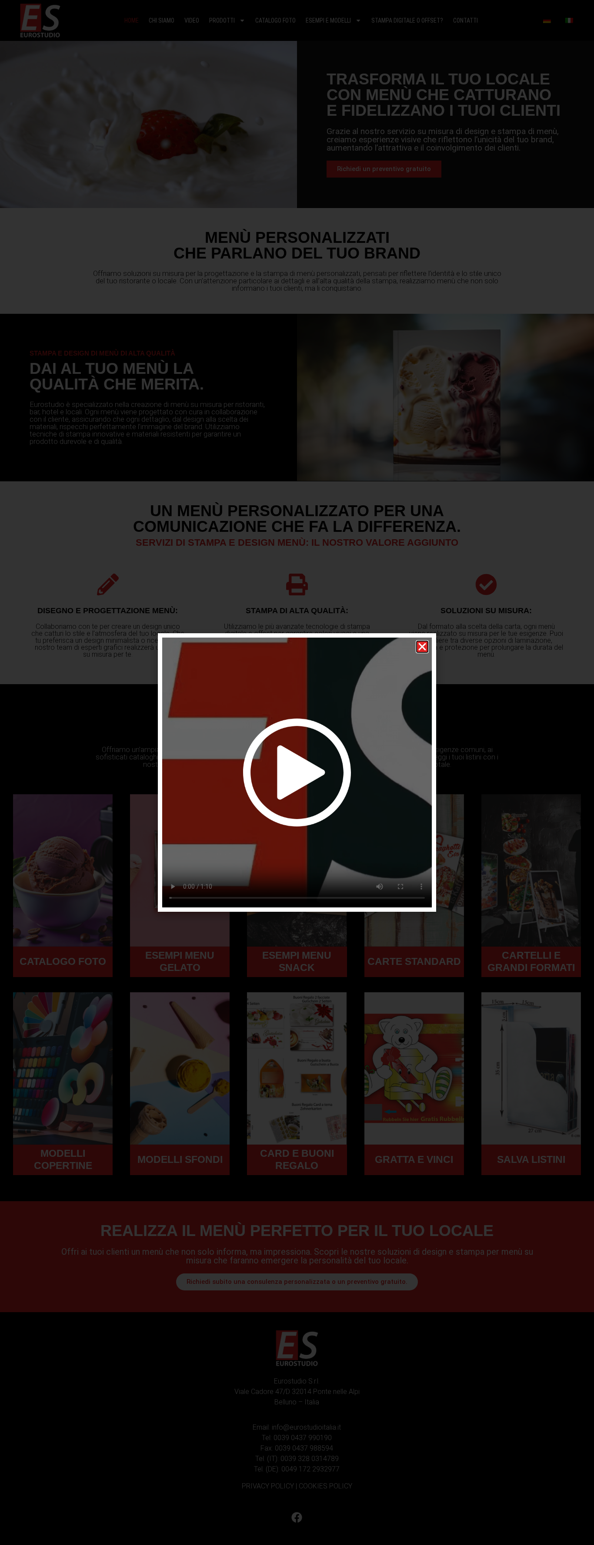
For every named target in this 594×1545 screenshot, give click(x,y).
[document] (297, 772)
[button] (422, 647)
